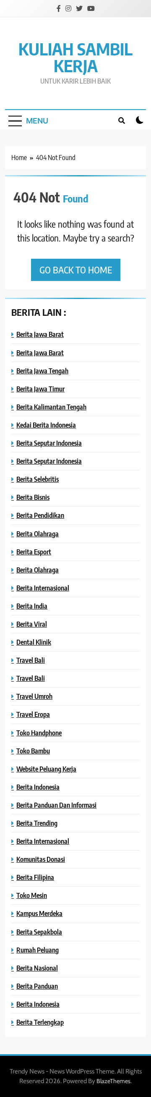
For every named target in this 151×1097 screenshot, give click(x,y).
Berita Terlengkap (40, 1022)
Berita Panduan (37, 986)
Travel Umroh (34, 696)
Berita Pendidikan (40, 515)
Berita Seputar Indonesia (49, 442)
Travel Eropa (33, 714)
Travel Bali (30, 660)
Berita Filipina (35, 877)
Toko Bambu (33, 750)
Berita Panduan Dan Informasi (56, 804)
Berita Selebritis (37, 479)
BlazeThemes (113, 1081)
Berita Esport (33, 551)
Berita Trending (36, 823)
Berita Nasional (37, 967)
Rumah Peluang (37, 949)
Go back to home (75, 270)
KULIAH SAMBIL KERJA (75, 57)
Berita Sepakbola (39, 931)
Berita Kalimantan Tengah (51, 406)
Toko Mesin (31, 895)
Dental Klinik (33, 642)
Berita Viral (31, 623)
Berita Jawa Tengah (42, 370)
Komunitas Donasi (40, 859)
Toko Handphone (39, 732)
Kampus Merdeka (39, 913)
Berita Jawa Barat (40, 334)
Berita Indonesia (38, 786)
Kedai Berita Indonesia (46, 424)
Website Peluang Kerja (46, 768)
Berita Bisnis (32, 497)
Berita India (31, 605)
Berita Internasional (42, 587)
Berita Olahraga (37, 533)
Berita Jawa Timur (40, 388)
